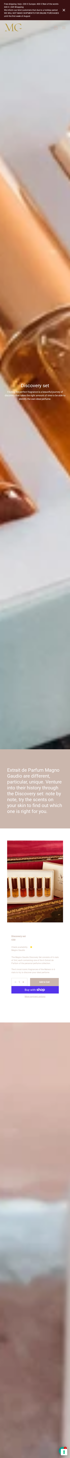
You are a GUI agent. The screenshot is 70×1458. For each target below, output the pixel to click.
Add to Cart (44, 982)
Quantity (15, 977)
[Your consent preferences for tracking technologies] (64, 1452)
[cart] (56, 28)
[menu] (64, 28)
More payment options (35, 997)
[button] (64, 10)
